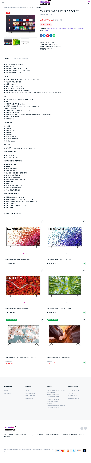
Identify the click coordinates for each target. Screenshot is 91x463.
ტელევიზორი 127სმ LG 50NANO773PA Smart (59, 260)
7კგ (23, 435)
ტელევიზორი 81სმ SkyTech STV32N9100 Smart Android (62, 358)
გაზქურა (47, 435)
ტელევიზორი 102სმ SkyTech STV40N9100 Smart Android (21, 358)
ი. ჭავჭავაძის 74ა (74, 391)
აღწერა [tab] (7, 59)
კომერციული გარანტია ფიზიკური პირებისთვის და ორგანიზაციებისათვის (56, 393)
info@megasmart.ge (75, 398)
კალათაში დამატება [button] (42, 263)
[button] (7, 34)
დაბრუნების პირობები (53, 399)
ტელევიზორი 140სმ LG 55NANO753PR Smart (18, 260)
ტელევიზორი (70, 29)
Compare (43, 225)
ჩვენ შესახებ (29, 398)
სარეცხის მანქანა (77, 435)
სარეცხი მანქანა (66, 435)
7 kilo (5, 435)
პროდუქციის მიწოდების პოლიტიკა (53, 403)
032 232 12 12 (73, 396)
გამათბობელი (55, 435)
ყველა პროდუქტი (30, 396)
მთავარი (28, 391)
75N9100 (17, 435)
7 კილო (11, 435)
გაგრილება (40, 435)
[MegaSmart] (46, 2)
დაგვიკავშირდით (30, 393)
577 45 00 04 (73, 393)
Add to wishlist (42, 221)
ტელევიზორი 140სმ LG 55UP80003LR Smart (17, 309)
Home (5, 7)
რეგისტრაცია (7, 393)
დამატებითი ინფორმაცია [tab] (21, 59)
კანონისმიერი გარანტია (53, 397)
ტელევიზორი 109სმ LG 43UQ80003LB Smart (59, 309)
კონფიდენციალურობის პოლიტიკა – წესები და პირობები (56, 407)
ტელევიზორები (62, 29)
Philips (46, 30)
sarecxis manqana (30, 435)
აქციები (10, 7)
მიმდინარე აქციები (18, 7)
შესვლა (6, 391)
